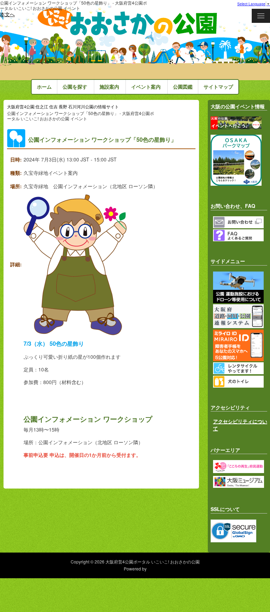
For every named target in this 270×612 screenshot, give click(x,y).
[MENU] (261, 16)
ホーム (44, 87)
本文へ (7, 14)
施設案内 (109, 87)
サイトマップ (218, 87)
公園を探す (75, 87)
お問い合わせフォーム (240, 222)
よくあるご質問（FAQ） (240, 235)
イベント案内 (146, 87)
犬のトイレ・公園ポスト (240, 382)
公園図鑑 (183, 87)
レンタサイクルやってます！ (240, 368)
